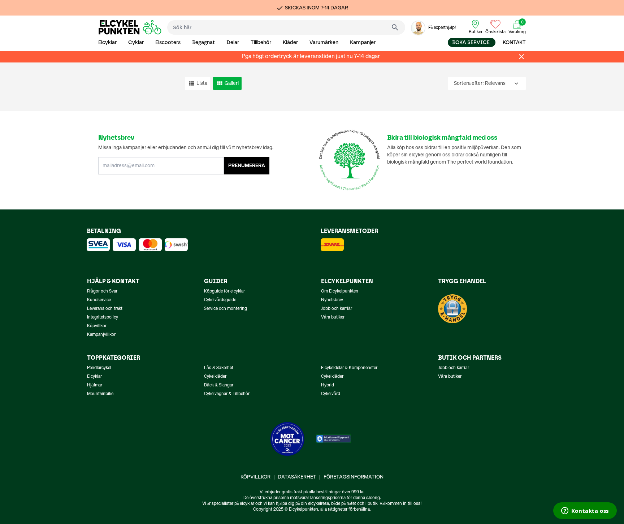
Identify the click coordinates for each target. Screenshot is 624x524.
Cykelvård (330, 394)
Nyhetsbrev (332, 300)
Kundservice (99, 300)
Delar (232, 42)
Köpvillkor (97, 326)
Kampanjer (363, 42)
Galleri (232, 83)
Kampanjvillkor (101, 335)
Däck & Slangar (218, 385)
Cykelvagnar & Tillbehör (227, 394)
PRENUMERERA (246, 165)
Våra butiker (332, 317)
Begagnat (203, 42)
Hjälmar (94, 385)
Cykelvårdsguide (220, 300)
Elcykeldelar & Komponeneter (349, 368)
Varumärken (323, 42)
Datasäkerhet (297, 477)
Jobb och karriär (336, 309)
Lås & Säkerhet (218, 368)
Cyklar (136, 42)
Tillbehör (261, 42)
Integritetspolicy (102, 317)
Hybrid (327, 385)
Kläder (290, 42)
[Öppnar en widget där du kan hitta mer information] (585, 511)
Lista (201, 83)
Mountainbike (100, 394)
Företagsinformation (354, 477)
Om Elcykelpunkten (339, 291)
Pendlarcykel (99, 368)
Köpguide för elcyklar (224, 291)
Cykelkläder (215, 376)
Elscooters (168, 42)
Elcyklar (107, 42)
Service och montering (225, 309)
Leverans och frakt (104, 309)
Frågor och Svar (102, 291)
